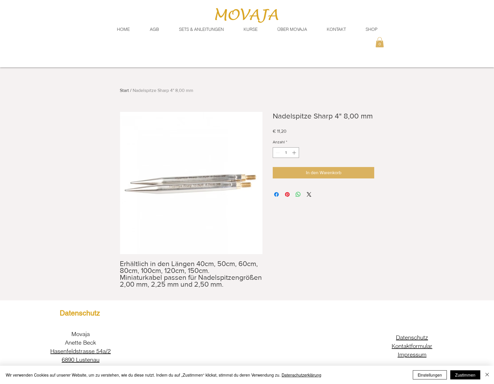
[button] (336, 29)
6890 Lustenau (80, 359)
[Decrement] (277, 153)
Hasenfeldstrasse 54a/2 (80, 351)
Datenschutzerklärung (301, 375)
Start (124, 90)
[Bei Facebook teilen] (276, 194)
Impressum (412, 354)
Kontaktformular (412, 345)
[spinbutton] (286, 153)
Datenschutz (412, 337)
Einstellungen (430, 375)
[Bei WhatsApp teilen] (298, 194)
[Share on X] (309, 194)
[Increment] (294, 153)
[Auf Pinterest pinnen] (287, 194)
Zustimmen (465, 375)
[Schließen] (487, 374)
